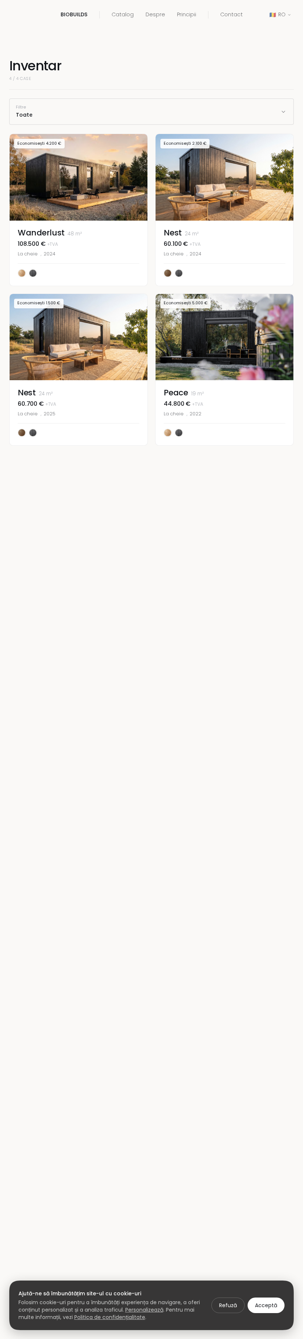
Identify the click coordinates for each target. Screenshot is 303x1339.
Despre (155, 14)
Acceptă (266, 1305)
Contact (231, 14)
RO (277, 14)
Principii (186, 14)
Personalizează (144, 1309)
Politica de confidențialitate (109, 1317)
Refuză (228, 1305)
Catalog (123, 14)
